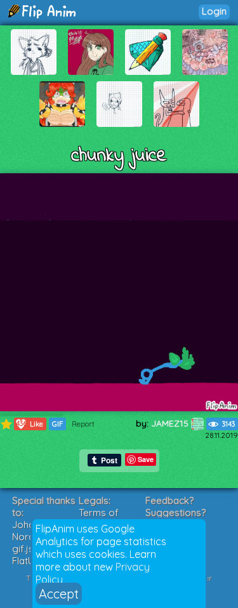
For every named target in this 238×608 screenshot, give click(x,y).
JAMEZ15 (171, 423)
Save (146, 459)
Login (214, 11)
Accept (59, 594)
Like (30, 423)
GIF (57, 424)
